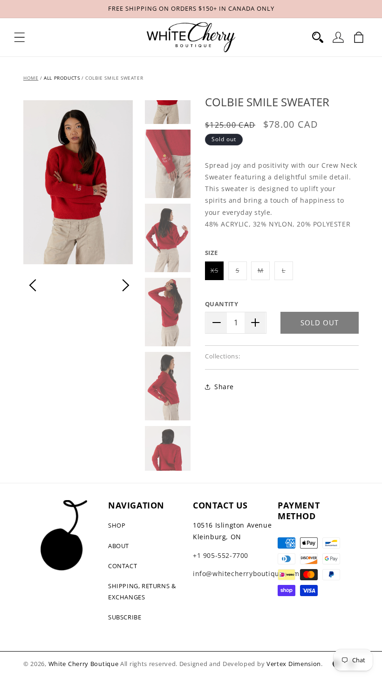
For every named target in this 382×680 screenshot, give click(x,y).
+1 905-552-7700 (220, 555)
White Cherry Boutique (83, 663)
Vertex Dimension (293, 663)
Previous (32, 285)
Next (125, 285)
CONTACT (122, 566)
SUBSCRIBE (124, 617)
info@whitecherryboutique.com (246, 573)
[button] (19, 37)
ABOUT (118, 546)
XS (217, 273)
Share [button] (224, 386)
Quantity (221, 304)
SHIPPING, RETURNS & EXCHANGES (142, 591)
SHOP (116, 525)
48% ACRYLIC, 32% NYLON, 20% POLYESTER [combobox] (281, 194)
